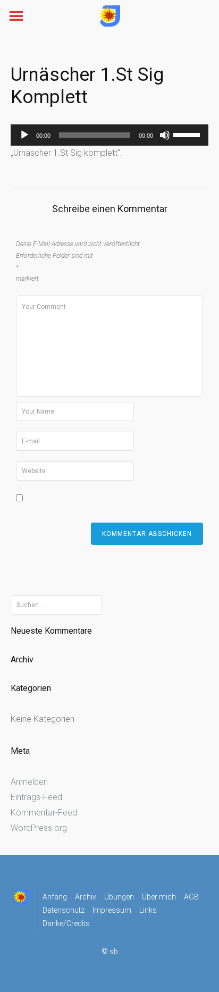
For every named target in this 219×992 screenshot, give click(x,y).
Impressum (111, 910)
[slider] (188, 134)
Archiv (85, 897)
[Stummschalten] (164, 135)
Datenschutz (64, 910)
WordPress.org (39, 828)
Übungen (119, 897)
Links (148, 910)
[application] (109, 135)
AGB (191, 897)
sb (114, 952)
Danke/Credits (66, 923)
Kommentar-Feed (44, 813)
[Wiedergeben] (24, 135)
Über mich (159, 897)
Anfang (55, 897)
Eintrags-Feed (36, 797)
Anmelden (29, 782)
